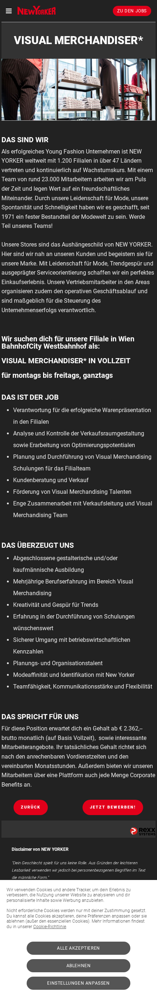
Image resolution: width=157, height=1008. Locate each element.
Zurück (31, 807)
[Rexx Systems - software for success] (143, 831)
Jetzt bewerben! (113, 807)
